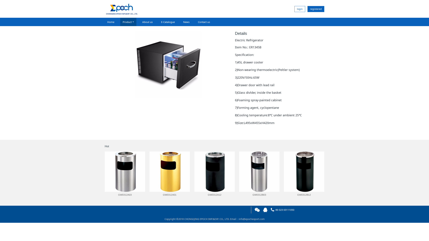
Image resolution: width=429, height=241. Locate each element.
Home (110, 22)
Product (127, 22)
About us (147, 22)
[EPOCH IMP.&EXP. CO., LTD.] (121, 9)
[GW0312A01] (169, 171)
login (300, 9)
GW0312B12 (304, 194)
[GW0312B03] (259, 171)
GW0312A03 (125, 194)
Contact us (204, 22)
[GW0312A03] (125, 171)
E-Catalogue (168, 22)
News (186, 22)
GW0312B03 (259, 194)
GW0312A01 (169, 194)
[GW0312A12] (214, 171)
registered (316, 9)
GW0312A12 (214, 194)
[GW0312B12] (304, 171)
